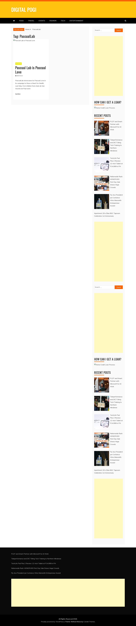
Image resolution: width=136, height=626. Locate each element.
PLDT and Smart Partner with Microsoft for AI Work (30, 554)
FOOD (21, 21)
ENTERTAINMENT (76, 21)
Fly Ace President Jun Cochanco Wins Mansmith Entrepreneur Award (36, 573)
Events (18, 64)
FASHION (52, 21)
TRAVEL (31, 21)
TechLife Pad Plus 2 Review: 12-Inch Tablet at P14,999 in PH (33, 563)
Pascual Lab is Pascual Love (30, 69)
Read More (17, 94)
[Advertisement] (108, 66)
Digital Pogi (23, 9)
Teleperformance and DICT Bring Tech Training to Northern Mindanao (36, 559)
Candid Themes (89, 622)
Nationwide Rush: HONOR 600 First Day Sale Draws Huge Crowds (35, 568)
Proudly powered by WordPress (52, 622)
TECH (63, 21)
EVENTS (42, 21)
